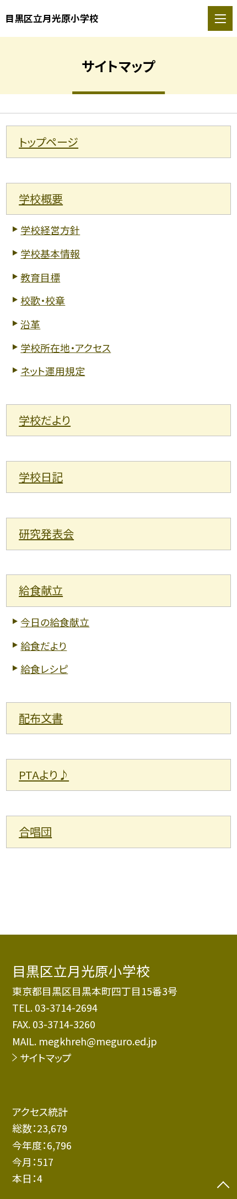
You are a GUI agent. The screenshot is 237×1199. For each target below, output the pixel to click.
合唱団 (35, 831)
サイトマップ (46, 1057)
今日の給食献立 (54, 622)
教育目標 (40, 277)
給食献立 (41, 590)
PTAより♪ (44, 775)
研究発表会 (46, 533)
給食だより (43, 645)
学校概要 (41, 199)
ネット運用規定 (52, 371)
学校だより (45, 420)
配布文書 (41, 718)
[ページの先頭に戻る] (223, 1186)
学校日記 (41, 477)
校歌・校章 (42, 300)
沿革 (30, 324)
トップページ (48, 142)
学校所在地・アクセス (65, 347)
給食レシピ (44, 668)
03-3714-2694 (66, 1007)
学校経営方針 (50, 230)
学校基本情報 (50, 253)
